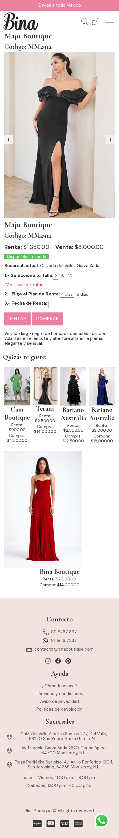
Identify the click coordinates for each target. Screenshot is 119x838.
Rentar (17, 319)
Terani (45, 409)
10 (70, 275)
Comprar (47, 319)
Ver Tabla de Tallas (24, 284)
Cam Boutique (17, 413)
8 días (82, 294)
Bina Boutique (59, 572)
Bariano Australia (73, 414)
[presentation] (8, 139)
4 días (66, 294)
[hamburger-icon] (109, 22)
